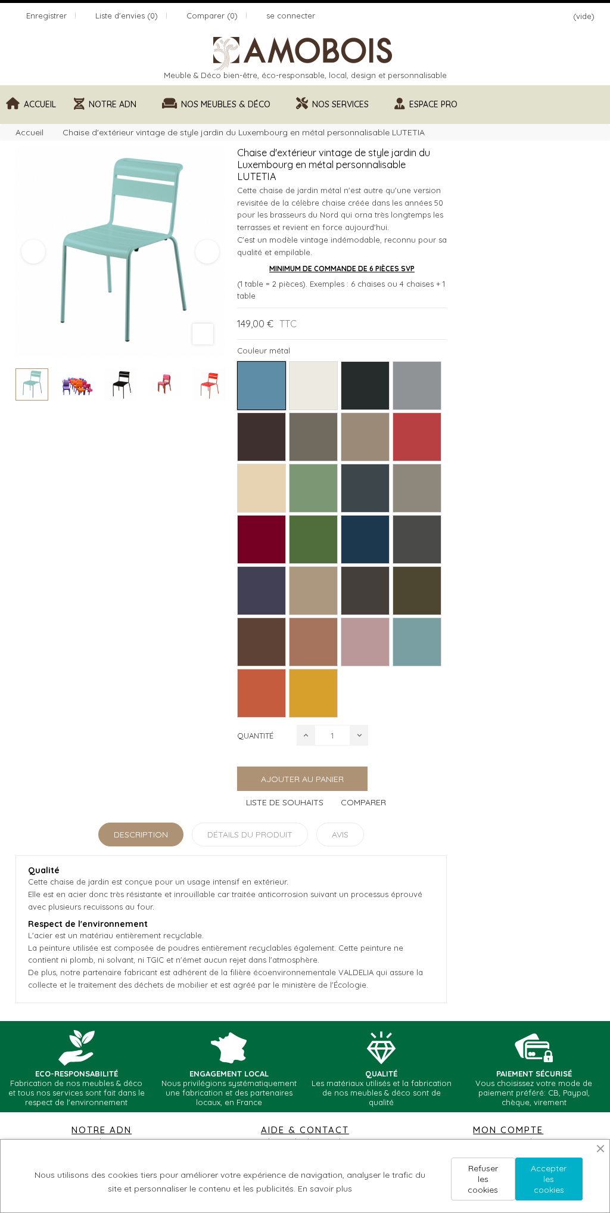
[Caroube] (365, 590)
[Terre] (313, 436)
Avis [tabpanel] (340, 834)
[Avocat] (313, 539)
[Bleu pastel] (261, 385)
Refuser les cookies (483, 1179)
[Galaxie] (261, 590)
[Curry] (313, 693)
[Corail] (261, 693)
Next (207, 251)
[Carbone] (365, 385)
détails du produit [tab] (249, 834)
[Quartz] (365, 642)
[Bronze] (261, 642)
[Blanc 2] (313, 385)
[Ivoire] (261, 488)
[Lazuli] (365, 539)
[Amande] (313, 488)
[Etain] (417, 539)
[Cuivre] (313, 642)
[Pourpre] (261, 539)
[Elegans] (417, 642)
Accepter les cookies (549, 1179)
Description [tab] (141, 834)
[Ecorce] (417, 590)
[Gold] (313, 590)
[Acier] (417, 488)
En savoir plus (325, 1188)
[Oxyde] (261, 436)
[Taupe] (365, 436)
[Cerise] (417, 436)
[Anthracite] (365, 488)
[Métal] (417, 385)
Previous (33, 251)
